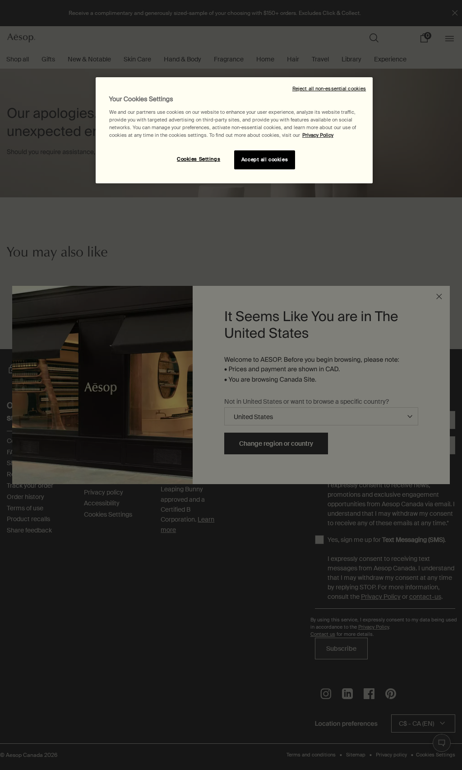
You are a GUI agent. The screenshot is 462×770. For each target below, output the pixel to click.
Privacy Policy (317, 135)
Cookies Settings (198, 159)
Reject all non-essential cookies (329, 89)
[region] (234, 130)
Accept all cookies (264, 159)
